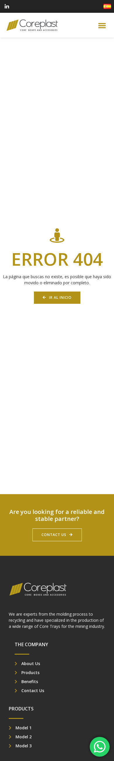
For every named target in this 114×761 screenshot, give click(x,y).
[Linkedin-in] (6, 6)
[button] (102, 25)
